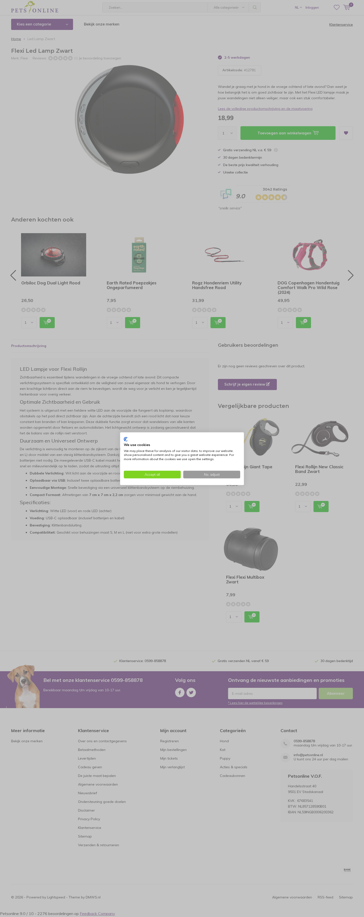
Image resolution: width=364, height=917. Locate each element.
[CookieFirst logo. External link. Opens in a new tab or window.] (126, 439)
